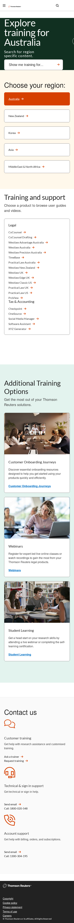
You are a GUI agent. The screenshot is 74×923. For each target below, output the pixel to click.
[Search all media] (57, 5)
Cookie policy (10, 903)
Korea (12, 132)
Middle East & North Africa (24, 166)
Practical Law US (18, 292)
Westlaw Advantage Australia (26, 242)
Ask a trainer (11, 756)
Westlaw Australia (19, 247)
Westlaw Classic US (20, 282)
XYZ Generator (17, 328)
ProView (13, 297)
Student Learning (19, 654)
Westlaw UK (15, 272)
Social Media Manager (21, 318)
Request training (14, 760)
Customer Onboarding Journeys (29, 486)
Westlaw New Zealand (21, 267)
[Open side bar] (4, 5)
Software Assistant (19, 323)
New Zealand (16, 116)
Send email (10, 804)
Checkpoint (15, 308)
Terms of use (10, 911)
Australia (14, 98)
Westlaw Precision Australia (25, 252)
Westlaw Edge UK (19, 277)
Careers (7, 915)
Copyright (8, 898)
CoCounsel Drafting (20, 237)
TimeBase (14, 257)
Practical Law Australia (21, 262)
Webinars (14, 570)
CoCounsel (15, 232)
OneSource (15, 313)
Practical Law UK (18, 287)
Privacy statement (12, 907)
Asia (11, 149)
